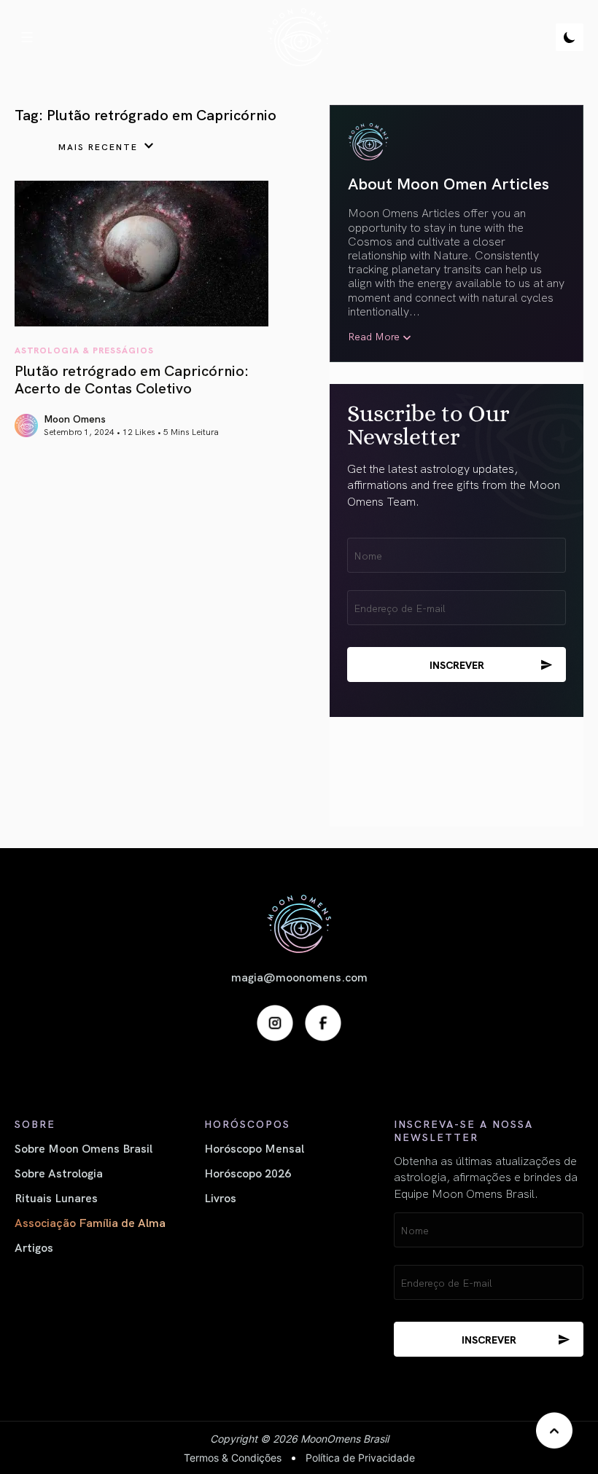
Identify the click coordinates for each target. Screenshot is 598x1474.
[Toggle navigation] (27, 37)
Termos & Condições (232, 1457)
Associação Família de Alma (90, 1222)
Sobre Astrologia (59, 1172)
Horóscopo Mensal (254, 1148)
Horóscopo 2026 (247, 1172)
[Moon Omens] (298, 37)
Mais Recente (98, 146)
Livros (220, 1197)
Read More (374, 336)
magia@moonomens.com (299, 976)
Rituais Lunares (56, 1197)
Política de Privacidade (360, 1457)
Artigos (34, 1247)
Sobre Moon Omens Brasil (83, 1148)
